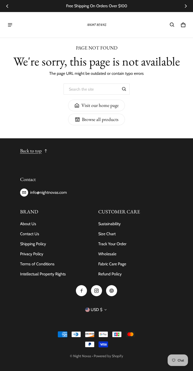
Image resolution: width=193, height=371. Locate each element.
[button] (172, 24)
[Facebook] (81, 290)
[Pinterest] (111, 290)
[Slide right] (185, 6)
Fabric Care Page (112, 264)
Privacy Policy (31, 254)
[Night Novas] (96, 25)
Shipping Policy (33, 243)
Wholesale (107, 254)
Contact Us (29, 233)
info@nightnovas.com (48, 192)
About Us (28, 223)
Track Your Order (112, 243)
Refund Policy (110, 274)
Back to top (31, 151)
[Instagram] (96, 290)
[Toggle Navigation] (10, 24)
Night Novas (82, 356)
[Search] (124, 89)
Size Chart (107, 233)
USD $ (96, 309)
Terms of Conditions (37, 264)
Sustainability (109, 223)
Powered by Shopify (108, 356)
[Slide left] (7, 6)
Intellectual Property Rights (43, 274)
